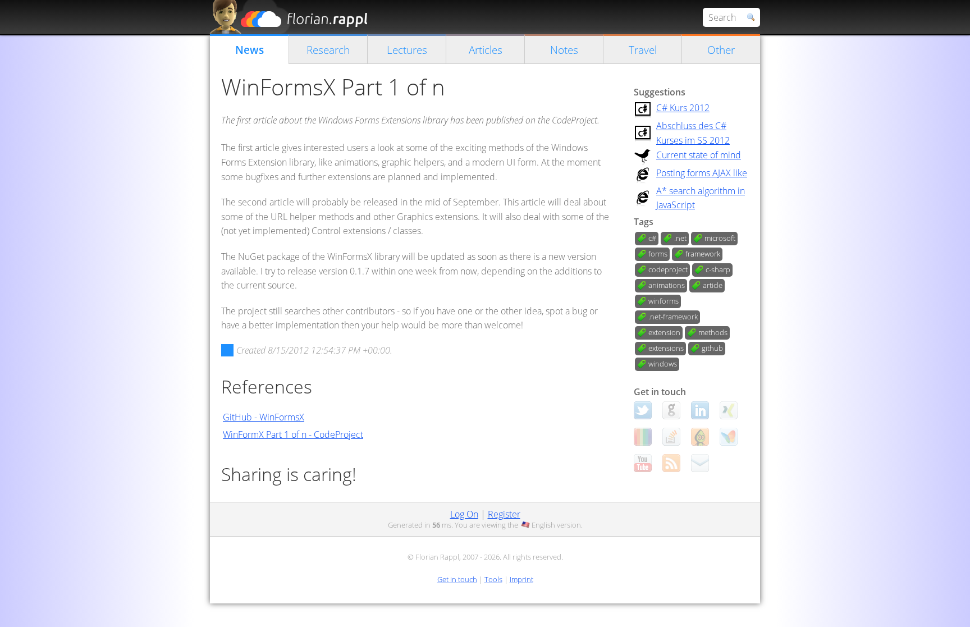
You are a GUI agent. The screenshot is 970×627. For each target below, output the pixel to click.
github (712, 348)
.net (680, 238)
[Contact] (700, 463)
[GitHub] (671, 410)
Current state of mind (698, 155)
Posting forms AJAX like (701, 173)
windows (662, 364)
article (712, 285)
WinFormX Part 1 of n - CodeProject (293, 434)
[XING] (729, 410)
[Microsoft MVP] (729, 437)
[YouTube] (643, 463)
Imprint (521, 579)
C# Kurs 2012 (683, 108)
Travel (643, 49)
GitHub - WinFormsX (263, 417)
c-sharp (718, 269)
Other (721, 49)
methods (713, 332)
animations (666, 285)
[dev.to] (643, 437)
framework (702, 254)
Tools (493, 579)
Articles (485, 49)
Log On (464, 514)
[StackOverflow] (671, 437)
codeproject (668, 269)
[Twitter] (643, 410)
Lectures (407, 49)
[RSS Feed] (671, 463)
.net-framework (673, 317)
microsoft (719, 238)
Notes (564, 49)
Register (504, 514)
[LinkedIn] (700, 410)
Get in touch (457, 579)
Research (328, 49)
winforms (663, 301)
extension (664, 332)
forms (657, 254)
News (249, 49)
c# (652, 238)
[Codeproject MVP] (700, 437)
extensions (666, 348)
